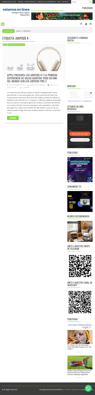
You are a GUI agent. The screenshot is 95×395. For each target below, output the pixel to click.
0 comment (26, 88)
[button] (88, 388)
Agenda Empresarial (30, 2)
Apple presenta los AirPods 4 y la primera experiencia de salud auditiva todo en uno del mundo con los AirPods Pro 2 (32, 78)
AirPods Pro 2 (12, 88)
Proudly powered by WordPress (51, 389)
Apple (5, 45)
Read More (13, 118)
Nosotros (20, 2)
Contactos (65, 2)
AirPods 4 (53, 85)
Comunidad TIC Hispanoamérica (47, 2)
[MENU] (2, 24)
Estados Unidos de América (16, 45)
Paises (59, 2)
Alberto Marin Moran (37, 85)
